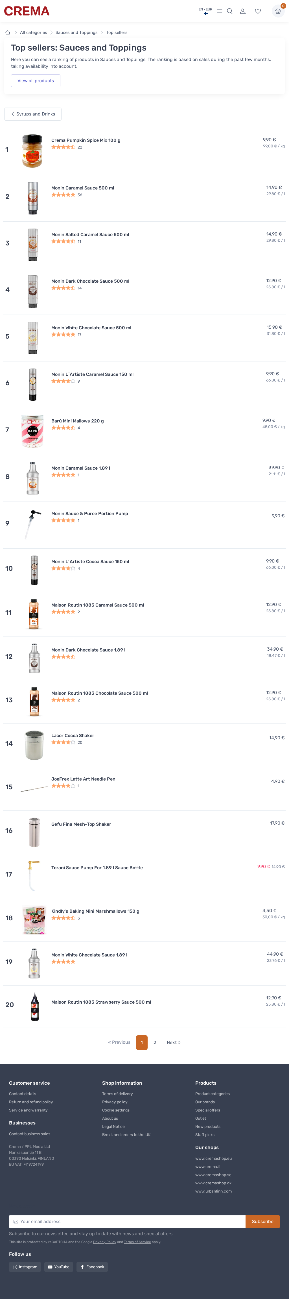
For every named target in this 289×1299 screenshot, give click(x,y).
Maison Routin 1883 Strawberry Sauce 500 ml (101, 1002)
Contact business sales (29, 1134)
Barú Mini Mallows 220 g (77, 421)
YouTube (61, 1267)
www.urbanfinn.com (213, 1191)
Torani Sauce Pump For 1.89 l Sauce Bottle (97, 867)
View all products (35, 80)
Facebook (95, 1267)
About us (110, 1118)
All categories (33, 32)
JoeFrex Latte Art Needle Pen (83, 779)
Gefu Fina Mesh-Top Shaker (81, 824)
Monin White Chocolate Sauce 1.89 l (89, 955)
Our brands (205, 1102)
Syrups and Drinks (35, 114)
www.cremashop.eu (213, 1158)
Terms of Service (137, 1242)
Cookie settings (116, 1110)
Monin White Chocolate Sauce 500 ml (91, 327)
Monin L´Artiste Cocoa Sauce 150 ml (90, 561)
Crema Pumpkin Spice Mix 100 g (86, 140)
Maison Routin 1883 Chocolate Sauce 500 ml (99, 693)
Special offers (207, 1110)
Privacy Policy (104, 1242)
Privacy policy (115, 1102)
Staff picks (204, 1134)
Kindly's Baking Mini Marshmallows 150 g (95, 911)
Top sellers (117, 32)
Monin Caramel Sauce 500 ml (82, 188)
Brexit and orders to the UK (126, 1134)
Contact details (22, 1093)
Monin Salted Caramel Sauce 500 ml (90, 234)
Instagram (28, 1267)
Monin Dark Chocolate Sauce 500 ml (90, 281)
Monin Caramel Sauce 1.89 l (80, 468)
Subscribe (262, 1221)
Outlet (200, 1118)
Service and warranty (28, 1110)
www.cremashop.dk (213, 1183)
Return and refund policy (31, 1102)
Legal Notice (113, 1126)
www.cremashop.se (213, 1174)
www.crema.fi (207, 1166)
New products (207, 1126)
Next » (174, 1042)
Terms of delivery (117, 1093)
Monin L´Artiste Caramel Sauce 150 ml (92, 374)
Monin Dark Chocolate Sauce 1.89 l (88, 650)
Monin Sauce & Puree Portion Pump (89, 513)
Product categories (212, 1093)
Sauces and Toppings (77, 32)
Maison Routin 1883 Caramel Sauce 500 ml (97, 605)
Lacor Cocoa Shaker (72, 735)
